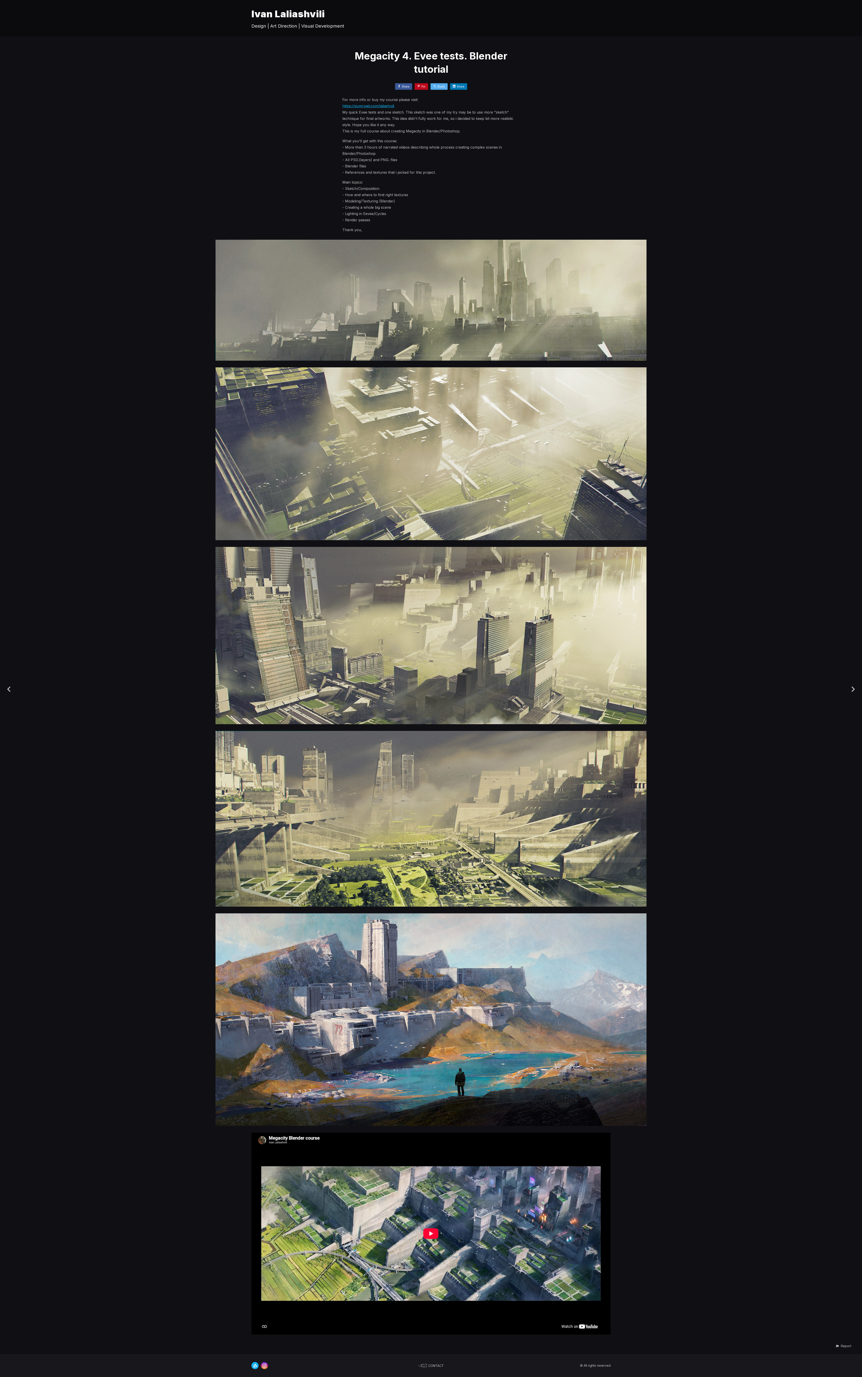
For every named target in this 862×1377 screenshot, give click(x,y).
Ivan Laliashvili (288, 14)
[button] (843, 1346)
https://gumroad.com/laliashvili (368, 106)
